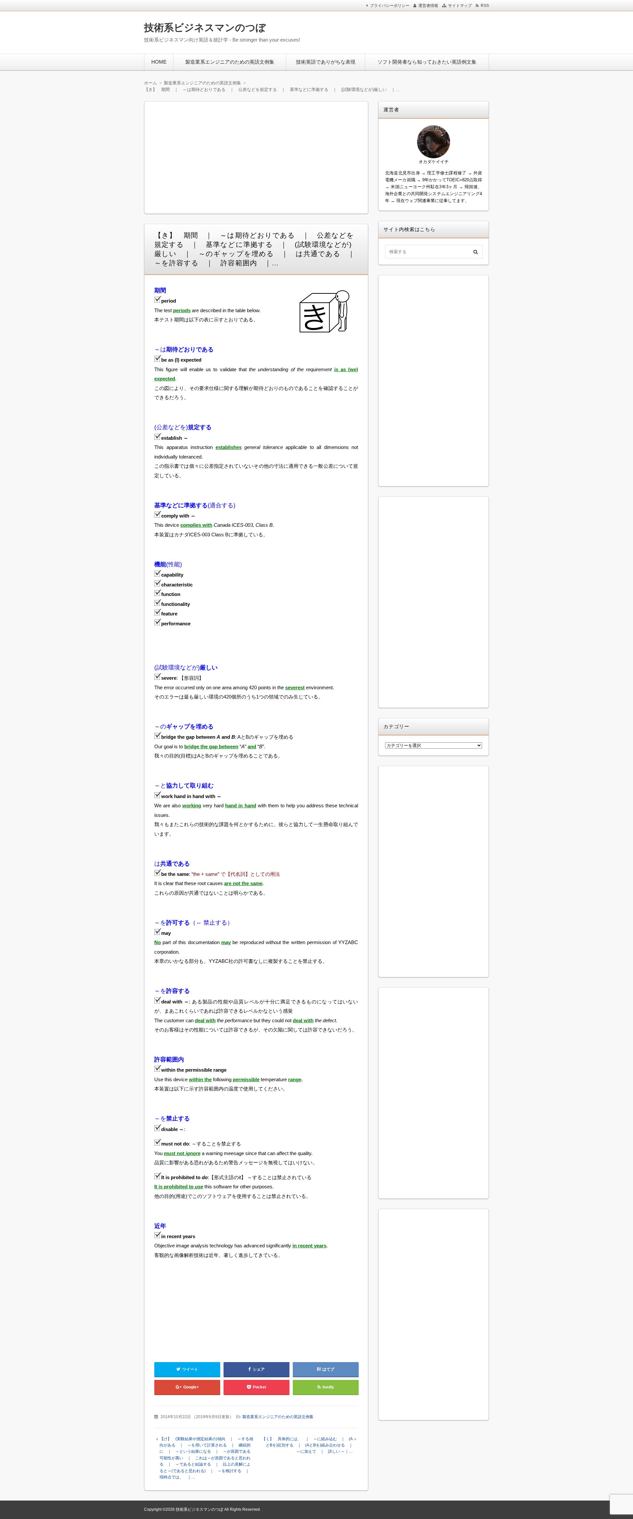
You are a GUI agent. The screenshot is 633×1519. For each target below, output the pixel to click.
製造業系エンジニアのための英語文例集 (229, 62)
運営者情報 (428, 5)
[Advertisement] (402, 31)
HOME (158, 62)
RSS (485, 5)
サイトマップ (460, 5)
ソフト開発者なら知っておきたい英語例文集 (426, 62)
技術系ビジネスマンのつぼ (205, 27)
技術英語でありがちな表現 (325, 62)
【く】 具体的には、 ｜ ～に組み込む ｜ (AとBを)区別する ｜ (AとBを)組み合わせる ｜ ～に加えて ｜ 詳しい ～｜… (309, 1445)
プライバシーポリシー (389, 5)
